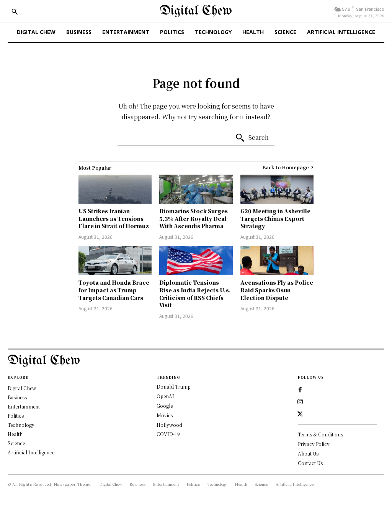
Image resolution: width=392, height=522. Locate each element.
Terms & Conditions (320, 434)
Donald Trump (174, 386)
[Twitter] (300, 414)
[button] (14, 11)
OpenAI (165, 396)
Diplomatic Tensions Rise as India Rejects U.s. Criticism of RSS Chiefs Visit (195, 294)
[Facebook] (300, 390)
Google (165, 405)
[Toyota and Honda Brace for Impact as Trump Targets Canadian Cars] (115, 261)
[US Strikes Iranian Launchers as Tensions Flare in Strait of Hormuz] (115, 189)
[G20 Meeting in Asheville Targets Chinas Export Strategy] (277, 189)
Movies (165, 415)
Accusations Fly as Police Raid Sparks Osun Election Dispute (276, 290)
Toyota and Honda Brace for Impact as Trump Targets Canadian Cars (113, 290)
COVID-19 (168, 434)
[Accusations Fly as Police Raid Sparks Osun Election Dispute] (277, 261)
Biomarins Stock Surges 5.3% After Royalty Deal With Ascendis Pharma (193, 218)
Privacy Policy (314, 444)
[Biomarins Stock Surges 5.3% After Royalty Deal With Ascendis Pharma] (195, 189)
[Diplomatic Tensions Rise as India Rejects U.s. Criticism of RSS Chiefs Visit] (195, 261)
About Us (308, 453)
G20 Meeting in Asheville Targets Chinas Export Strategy (275, 218)
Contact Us (310, 463)
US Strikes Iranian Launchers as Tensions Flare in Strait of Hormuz (113, 218)
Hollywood (169, 424)
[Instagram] (300, 402)
